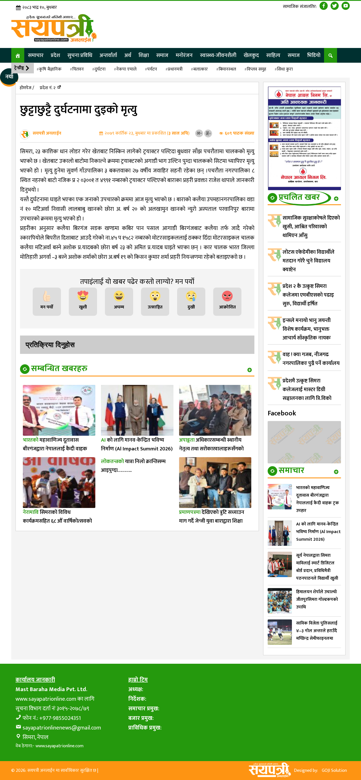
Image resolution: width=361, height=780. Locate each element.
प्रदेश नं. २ (48, 88)
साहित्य (273, 55)
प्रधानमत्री (175, 69)
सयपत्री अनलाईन (47, 133)
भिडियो (313, 55)
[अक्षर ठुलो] (208, 133)
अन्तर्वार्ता (108, 55)
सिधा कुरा (285, 69)
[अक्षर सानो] (199, 133)
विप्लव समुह (256, 69)
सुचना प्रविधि (79, 55)
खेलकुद (251, 55)
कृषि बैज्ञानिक (50, 69)
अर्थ (127, 55)
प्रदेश (55, 55)
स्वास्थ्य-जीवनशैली (218, 55)
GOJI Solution (334, 770)
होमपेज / (27, 88)
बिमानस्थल (227, 69)
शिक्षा (143, 55)
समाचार (35, 55)
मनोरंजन (184, 55)
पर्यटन (152, 69)
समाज (162, 55)
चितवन (78, 69)
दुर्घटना (99, 69)
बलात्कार (200, 69)
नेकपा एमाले (126, 69)
